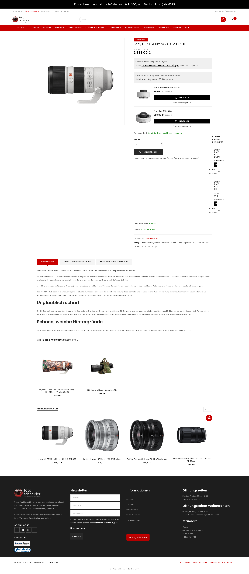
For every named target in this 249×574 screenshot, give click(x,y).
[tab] (47, 262)
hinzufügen (183, 98)
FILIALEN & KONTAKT (200, 562)
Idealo (157, 243)
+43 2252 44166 (189, 537)
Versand (130, 504)
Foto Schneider (33, 11)
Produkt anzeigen (180, 102)
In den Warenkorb (149, 152)
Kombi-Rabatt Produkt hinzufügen (160, 65)
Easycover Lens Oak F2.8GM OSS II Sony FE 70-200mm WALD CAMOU (57, 390)
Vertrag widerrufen (138, 537)
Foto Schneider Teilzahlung (114, 262)
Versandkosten (152, 239)
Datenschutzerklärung (104, 523)
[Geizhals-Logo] (22, 550)
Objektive (149, 243)
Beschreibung (47, 262)
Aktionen (130, 499)
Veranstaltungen (133, 520)
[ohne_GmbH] (28, 493)
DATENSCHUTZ (228, 562)
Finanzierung (132, 509)
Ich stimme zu (79, 528)
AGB (182, 562)
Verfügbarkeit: (140, 133)
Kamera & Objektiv (169, 243)
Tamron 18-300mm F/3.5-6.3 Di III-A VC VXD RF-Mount (191, 459)
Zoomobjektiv (202, 243)
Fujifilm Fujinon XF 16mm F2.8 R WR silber (102, 459)
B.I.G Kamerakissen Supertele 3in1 (102, 390)
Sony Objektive (184, 243)
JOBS (187, 562)
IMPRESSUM (215, 562)
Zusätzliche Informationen (77, 262)
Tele (194, 243)
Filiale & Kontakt (133, 515)
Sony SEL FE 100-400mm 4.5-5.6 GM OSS (57, 459)
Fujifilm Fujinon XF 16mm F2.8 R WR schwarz (147, 459)
